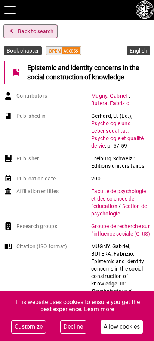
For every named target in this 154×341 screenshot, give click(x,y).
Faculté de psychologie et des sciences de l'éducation (118, 198)
